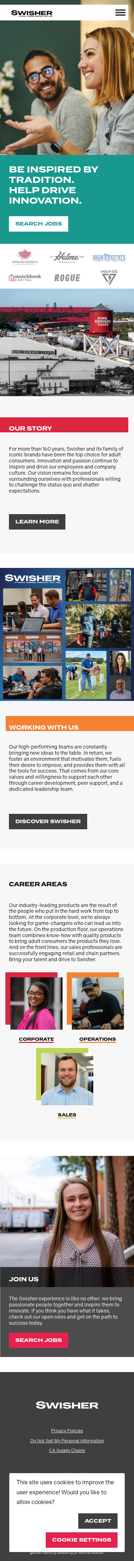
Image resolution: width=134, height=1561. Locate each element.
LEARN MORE (37, 522)
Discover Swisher (48, 821)
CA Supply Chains (67, 1450)
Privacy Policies (67, 1430)
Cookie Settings (81, 1540)
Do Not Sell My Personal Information (67, 1440)
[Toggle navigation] (120, 12)
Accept (98, 1521)
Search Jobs (38, 224)
